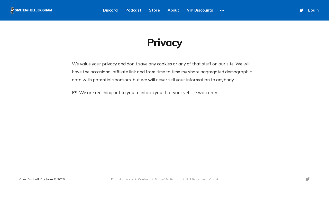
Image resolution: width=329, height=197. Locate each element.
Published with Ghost (202, 179)
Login (313, 10)
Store (154, 10)
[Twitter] (301, 10)
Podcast (133, 10)
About (173, 10)
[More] (222, 10)
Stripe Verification (168, 179)
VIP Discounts (200, 10)
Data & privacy (122, 179)
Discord (110, 10)
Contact (144, 179)
